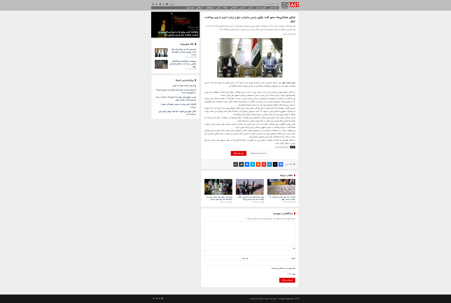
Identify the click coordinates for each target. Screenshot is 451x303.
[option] (175, 25)
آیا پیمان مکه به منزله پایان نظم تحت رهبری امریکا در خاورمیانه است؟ (183, 52)
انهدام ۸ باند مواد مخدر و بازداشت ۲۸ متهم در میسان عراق (282, 198)
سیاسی (250, 7)
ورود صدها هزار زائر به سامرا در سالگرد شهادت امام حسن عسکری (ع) (251, 198)
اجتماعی (242, 7)
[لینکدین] (269, 164)
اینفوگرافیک (209, 7)
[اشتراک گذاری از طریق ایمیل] (241, 164)
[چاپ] (235, 164)
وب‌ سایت (245, 258)
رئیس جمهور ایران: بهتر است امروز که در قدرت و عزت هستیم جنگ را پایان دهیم (176, 98)
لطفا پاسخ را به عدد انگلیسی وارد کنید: (283, 268)
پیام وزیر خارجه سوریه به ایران (184, 85)
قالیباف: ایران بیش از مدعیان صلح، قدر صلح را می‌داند (178, 105)
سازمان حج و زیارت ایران (282, 147)
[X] (275, 164)
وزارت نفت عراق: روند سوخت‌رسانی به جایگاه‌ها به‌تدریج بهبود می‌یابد (219, 198)
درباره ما (252, 298)
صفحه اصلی (273, 7)
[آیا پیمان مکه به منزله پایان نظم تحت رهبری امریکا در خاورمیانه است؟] (161, 52)
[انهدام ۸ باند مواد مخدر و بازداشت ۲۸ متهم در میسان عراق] (281, 187)
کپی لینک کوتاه (238, 153)
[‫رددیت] (258, 164)
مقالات (225, 7)
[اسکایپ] (252, 164)
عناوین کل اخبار (261, 7)
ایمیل (293, 258)
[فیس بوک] (280, 164)
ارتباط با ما (260, 298)
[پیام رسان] (247, 164)
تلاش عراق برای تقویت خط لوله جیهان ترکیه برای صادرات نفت (177, 113)
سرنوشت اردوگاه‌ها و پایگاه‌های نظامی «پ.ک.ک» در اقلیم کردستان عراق (183, 64)
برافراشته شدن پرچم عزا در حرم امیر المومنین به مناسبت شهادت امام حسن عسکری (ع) (178, 33)
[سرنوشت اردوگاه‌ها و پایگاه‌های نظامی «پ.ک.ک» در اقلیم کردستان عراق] (161, 64)
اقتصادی (233, 7)
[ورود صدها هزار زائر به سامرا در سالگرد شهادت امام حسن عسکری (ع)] (250, 187)
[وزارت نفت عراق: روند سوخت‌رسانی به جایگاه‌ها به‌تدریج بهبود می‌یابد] (218, 187)
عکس (218, 7)
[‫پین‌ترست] (264, 164)
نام (293, 248)
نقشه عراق (190, 7)
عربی (172, 4)
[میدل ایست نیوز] (290, 5)
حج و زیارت (266, 92)
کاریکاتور (200, 7)
